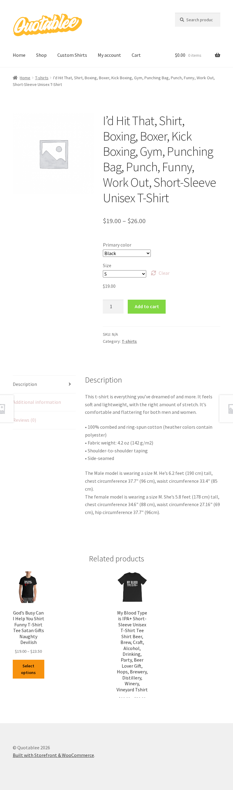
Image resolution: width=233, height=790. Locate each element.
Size (107, 265)
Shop (41, 55)
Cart (136, 55)
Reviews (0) (24, 420)
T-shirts (42, 77)
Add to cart (147, 306)
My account (109, 55)
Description (25, 384)
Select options (28, 669)
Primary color (117, 245)
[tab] (44, 384)
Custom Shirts (72, 55)
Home (19, 55)
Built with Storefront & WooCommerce (53, 755)
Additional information (37, 402)
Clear (164, 273)
